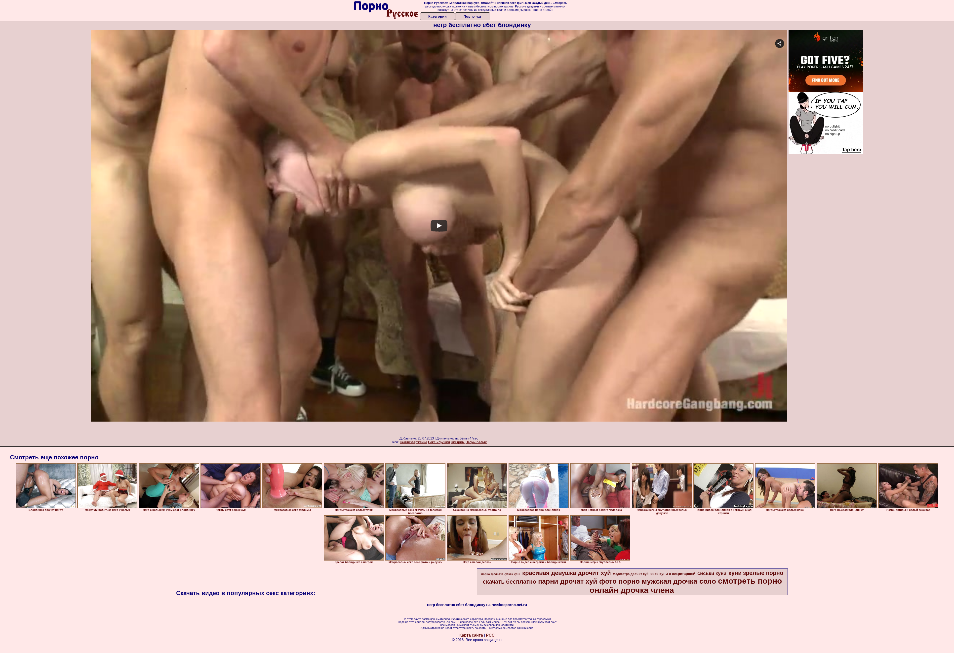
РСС (490, 635)
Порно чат (472, 16)
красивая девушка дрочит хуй (566, 572)
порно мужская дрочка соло (667, 581)
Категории (437, 16)
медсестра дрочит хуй (630, 574)
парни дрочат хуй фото (577, 581)
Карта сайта (471, 635)
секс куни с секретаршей (672, 574)
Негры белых (476, 442)
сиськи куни (711, 573)
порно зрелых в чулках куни (500, 573)
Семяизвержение (413, 442)
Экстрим (458, 442)
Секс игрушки (439, 442)
